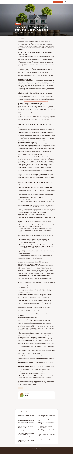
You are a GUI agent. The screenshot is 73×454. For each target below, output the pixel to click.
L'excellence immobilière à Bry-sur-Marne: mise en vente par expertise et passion (26, 416)
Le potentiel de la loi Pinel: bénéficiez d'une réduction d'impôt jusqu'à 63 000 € (26, 434)
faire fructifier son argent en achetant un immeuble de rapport (36, 101)
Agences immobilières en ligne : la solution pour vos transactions (26, 441)
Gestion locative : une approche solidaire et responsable (46, 423)
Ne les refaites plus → (58, 1)
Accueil (19, 38)
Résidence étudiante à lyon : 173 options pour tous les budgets (46, 416)
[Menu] (66, 2)
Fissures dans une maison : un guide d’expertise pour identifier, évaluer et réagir (26, 420)
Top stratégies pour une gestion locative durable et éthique (25, 437)
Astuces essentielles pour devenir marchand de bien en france (26, 423)
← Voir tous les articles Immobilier (24, 402)
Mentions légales (34, 448)
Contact (40, 448)
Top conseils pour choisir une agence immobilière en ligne (45, 427)
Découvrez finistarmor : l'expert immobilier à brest (46, 420)
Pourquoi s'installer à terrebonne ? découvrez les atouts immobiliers (26, 430)
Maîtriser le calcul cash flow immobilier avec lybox (46, 435)
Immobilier (18, 23)
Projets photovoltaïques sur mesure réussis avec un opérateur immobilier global (46, 438)
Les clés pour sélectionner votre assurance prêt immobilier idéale (25, 427)
